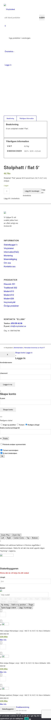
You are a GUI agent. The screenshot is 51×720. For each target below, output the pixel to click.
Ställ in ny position (18, 605)
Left (2, 538)
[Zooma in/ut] (17, 710)
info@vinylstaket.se (18, 326)
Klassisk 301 (9, 283)
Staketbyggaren (8, 709)
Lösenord (3, 373)
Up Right (17, 599)
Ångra (31, 605)
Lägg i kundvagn (25, 608)
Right (9, 538)
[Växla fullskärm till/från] (20, 710)
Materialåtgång (10, 259)
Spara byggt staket (8, 608)
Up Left (4, 599)
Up (11, 599)
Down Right (12, 602)
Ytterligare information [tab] (26, 118)
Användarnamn (6, 362)
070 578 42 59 (16, 323)
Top (28, 538)
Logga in (29, 352)
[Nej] (30, 719)
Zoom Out (16, 535)
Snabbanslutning (22, 707)
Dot (31, 599)
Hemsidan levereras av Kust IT (34, 347)
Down (3, 602)
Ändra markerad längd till (10, 428)
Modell (2, 588)
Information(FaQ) (11, 251)
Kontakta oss (10, 266)
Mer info (3, 639)
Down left (45, 599)
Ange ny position (9, 425)
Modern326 (9, 298)
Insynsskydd (9, 302)
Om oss (7, 262)
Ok (26, 719)
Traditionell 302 (10, 287)
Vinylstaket (9, 248)
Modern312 (9, 294)
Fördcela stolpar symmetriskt (14, 444)
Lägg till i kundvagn (32, 191)
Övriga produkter (11, 305)
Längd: (2, 577)
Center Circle (19, 538)
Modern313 (9, 291)
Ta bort (22, 425)
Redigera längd (33, 425)
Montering (8, 255)
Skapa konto (20, 352)
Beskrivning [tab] (10, 118)
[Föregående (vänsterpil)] (17, 713)
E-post (2, 398)
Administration (18, 347)
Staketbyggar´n (10, 244)
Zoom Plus (5, 535)
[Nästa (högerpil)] (20, 713)
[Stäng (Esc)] (25, 710)
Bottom (35, 538)
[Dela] (22, 710)
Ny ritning (5, 605)
